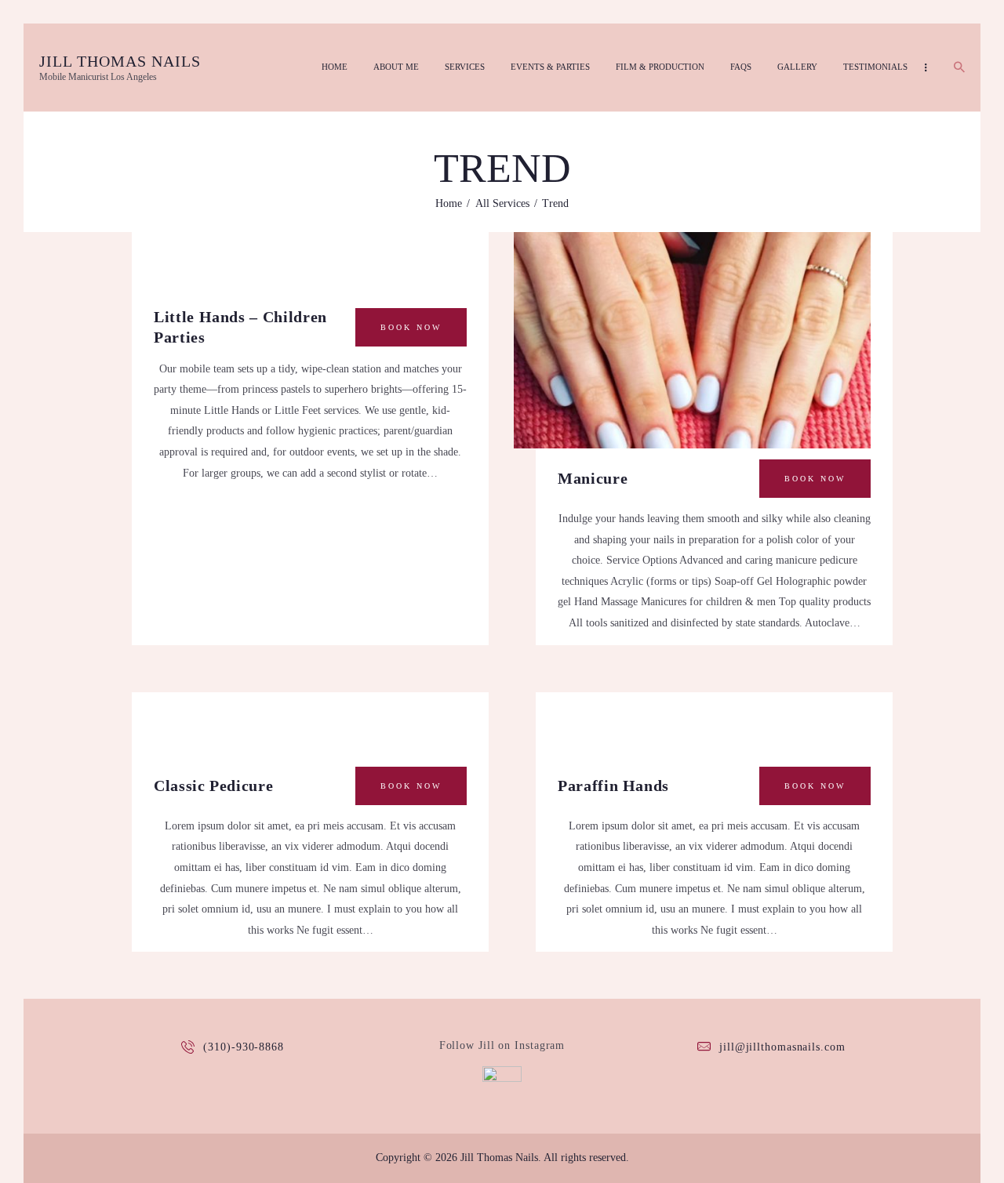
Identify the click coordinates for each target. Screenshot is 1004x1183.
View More (692, 311)
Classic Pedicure (213, 785)
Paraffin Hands (613, 785)
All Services (502, 203)
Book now (411, 327)
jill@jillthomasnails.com (782, 1047)
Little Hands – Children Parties (240, 327)
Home (448, 203)
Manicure (593, 478)
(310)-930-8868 (243, 1047)
